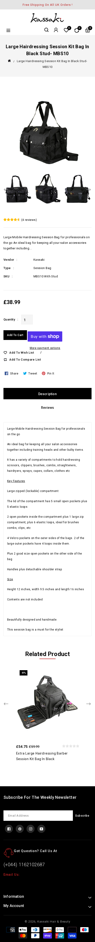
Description (47, 394)
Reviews (47, 407)
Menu (8, 30)
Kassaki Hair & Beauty (53, 921)
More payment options (45, 348)
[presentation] (6, 190)
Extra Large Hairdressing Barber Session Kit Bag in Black (42, 756)
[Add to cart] (57, 701)
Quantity (9, 319)
